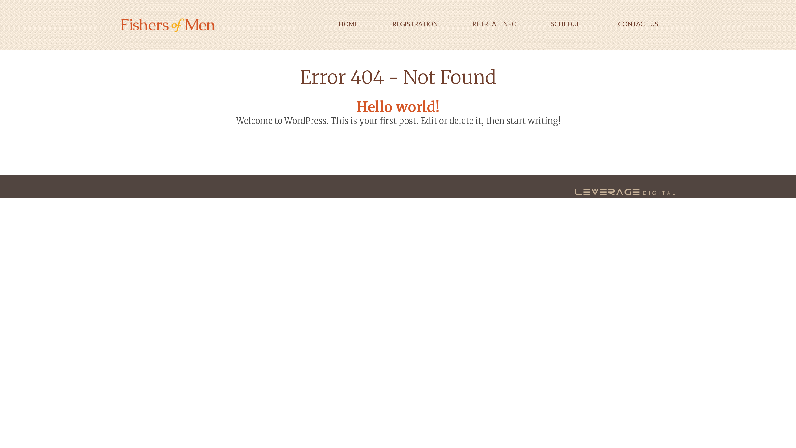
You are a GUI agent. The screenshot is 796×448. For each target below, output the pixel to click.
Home (348, 23)
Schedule (567, 23)
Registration (415, 23)
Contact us (638, 23)
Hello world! (398, 107)
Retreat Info (494, 23)
